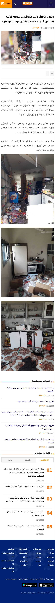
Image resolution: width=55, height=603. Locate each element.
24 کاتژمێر (44, 460)
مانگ (10, 460)
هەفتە (27, 460)
